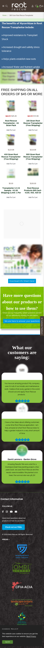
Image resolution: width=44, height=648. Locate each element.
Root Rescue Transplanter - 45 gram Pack (11, 123)
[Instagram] (7, 511)
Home (4, 15)
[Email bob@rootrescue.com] (16, 511)
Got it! (7, 642)
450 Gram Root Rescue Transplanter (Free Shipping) (11, 156)
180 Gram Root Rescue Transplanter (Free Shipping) (33, 123)
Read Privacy (31, 636)
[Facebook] (3, 511)
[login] (32, 6)
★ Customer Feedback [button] (42, 325)
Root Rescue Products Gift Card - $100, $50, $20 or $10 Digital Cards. (33, 190)
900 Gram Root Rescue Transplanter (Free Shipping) (33, 156)
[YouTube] (11, 511)
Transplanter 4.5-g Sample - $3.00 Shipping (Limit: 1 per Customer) (11, 190)
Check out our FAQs (13, 527)
